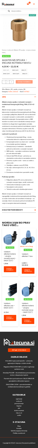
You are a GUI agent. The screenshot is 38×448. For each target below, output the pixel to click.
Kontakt (19, 428)
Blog (19, 426)
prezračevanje (19, 403)
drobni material (19, 410)
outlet (19, 415)
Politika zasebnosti (19, 433)
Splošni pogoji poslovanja (19, 431)
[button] (19, 350)
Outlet (10, 91)
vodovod (10, 50)
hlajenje (19, 406)
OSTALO (26, 91)
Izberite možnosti (28, 270)
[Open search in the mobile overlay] (19, 11)
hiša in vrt (19, 413)
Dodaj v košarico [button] (9, 269)
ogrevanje (19, 399)
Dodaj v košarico (24, 82)
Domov (4, 50)
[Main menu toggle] (34, 4)
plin (19, 408)
